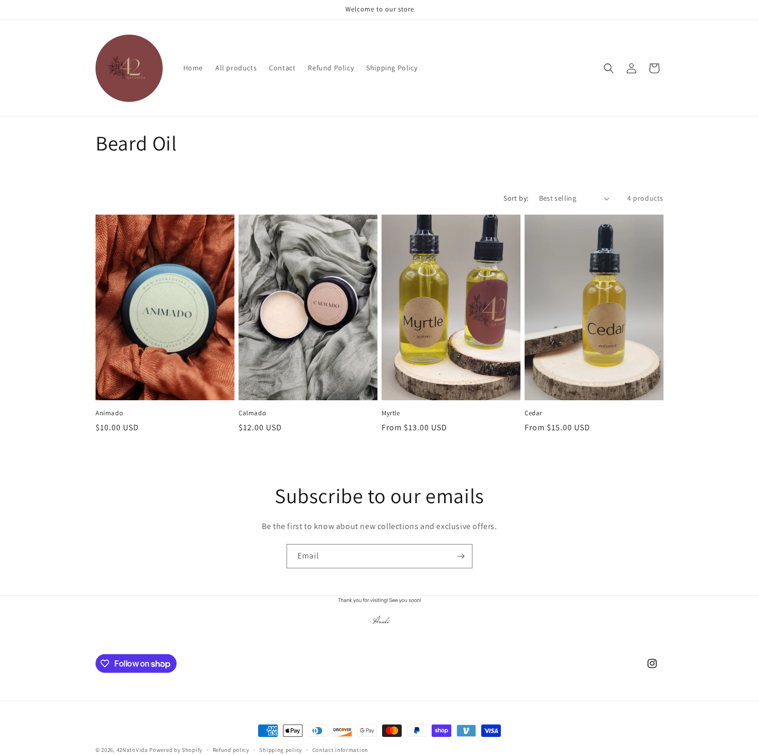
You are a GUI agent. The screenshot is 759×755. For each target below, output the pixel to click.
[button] (608, 68)
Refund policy (231, 749)
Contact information (340, 749)
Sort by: (515, 198)
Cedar (533, 413)
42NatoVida (132, 749)
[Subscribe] (460, 556)
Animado (109, 413)
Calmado (252, 413)
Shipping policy (280, 749)
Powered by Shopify (175, 749)
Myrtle (391, 413)
